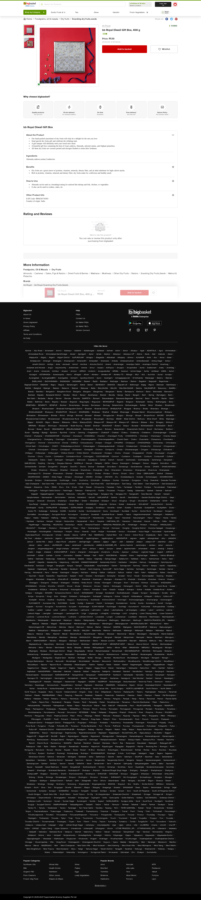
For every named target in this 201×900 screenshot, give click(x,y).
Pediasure (156, 868)
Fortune (155, 875)
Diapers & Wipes (56, 879)
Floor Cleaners (29, 875)
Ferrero (129, 879)
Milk (25, 868)
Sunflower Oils (29, 864)
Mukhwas (107, 273)
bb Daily (26, 338)
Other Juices (54, 875)
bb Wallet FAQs (82, 322)
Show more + (100, 885)
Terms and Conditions (32, 334)
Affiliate (26, 330)
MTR (154, 864)
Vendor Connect (83, 330)
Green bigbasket (30, 322)
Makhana (96, 273)
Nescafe (129, 864)
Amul (102, 864)
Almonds (28, 273)
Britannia (104, 875)
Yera (128, 872)
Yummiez (104, 872)
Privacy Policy (29, 326)
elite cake (130, 868)
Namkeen (53, 872)
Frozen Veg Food (30, 879)
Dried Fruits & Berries (79, 273)
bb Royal (106, 25)
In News (26, 318)
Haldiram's (104, 879)
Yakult (154, 872)
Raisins (135, 273)
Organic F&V (28, 872)
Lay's (154, 879)
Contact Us (80, 318)
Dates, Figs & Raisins (56, 273)
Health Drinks (55, 868)
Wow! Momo (131, 875)
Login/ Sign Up (163, 4)
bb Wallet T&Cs (82, 326)
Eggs (77, 872)
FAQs (78, 314)
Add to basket (124, 49)
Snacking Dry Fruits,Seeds (154, 273)
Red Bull (104, 868)
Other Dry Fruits (122, 273)
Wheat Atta (53, 864)
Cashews (39, 273)
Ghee (77, 864)
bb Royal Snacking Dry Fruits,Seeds (51, 285)
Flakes (77, 868)
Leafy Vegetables (82, 875)
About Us (27, 314)
